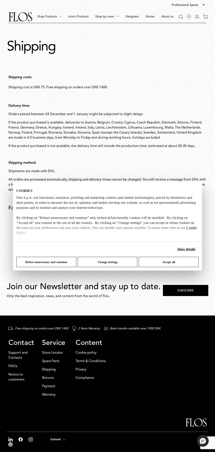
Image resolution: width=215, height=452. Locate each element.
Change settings (108, 262)
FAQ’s (12, 366)
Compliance (85, 378)
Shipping (49, 369)
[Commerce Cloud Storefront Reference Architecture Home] (20, 16)
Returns (48, 378)
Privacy (81, 369)
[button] (188, 5)
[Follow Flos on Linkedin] (10, 439)
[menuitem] (49, 16)
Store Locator (52, 353)
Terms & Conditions (91, 361)
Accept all (169, 262)
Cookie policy (86, 353)
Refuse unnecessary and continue (46, 262)
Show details (186, 249)
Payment (48, 386)
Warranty (49, 394)
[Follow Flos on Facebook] (21, 439)
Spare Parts (50, 361)
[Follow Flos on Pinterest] (10, 444)
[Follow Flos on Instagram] (31, 439)
